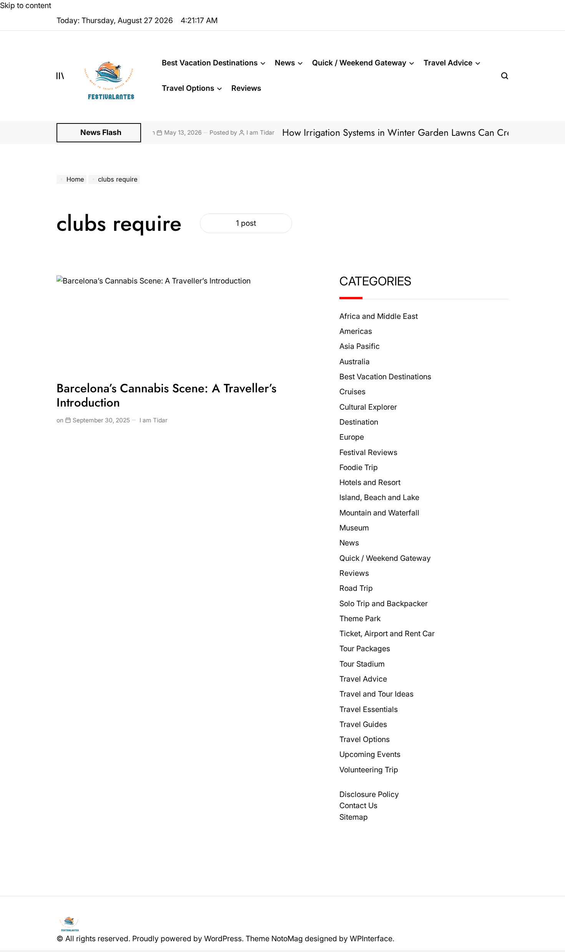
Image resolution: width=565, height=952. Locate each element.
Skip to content (25, 5)
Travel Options (188, 88)
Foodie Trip (358, 467)
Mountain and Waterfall (379, 512)
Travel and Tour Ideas (376, 694)
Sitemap (353, 817)
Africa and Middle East (378, 316)
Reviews (246, 88)
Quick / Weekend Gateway (359, 62)
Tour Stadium (362, 664)
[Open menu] (60, 76)
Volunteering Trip (368, 769)
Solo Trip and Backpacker (383, 603)
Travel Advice (448, 62)
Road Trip (356, 588)
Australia (354, 361)
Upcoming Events (369, 754)
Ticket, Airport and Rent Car (387, 633)
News (285, 62)
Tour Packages (364, 648)
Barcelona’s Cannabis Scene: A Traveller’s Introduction (166, 396)
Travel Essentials (368, 709)
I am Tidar (235, 132)
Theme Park (360, 618)
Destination (358, 422)
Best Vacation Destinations (210, 62)
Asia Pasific (359, 346)
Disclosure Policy (369, 794)
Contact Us (358, 805)
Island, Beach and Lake (379, 497)
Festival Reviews (368, 452)
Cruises (352, 391)
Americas (355, 331)
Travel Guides (363, 724)
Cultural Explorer (368, 407)
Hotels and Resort (369, 482)
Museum (354, 527)
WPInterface (371, 938)
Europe (351, 437)
